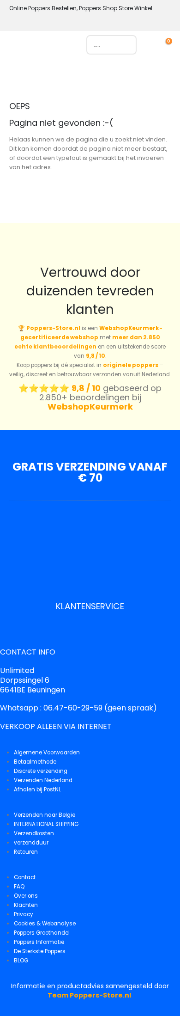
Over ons (26, 896)
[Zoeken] (125, 45)
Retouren (26, 852)
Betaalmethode (35, 761)
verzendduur (31, 842)
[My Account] (153, 44)
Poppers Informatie (39, 942)
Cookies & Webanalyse (45, 923)
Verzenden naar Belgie (44, 815)
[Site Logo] (49, 47)
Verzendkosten (34, 833)
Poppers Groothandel (42, 932)
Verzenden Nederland (43, 780)
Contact (25, 877)
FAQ (19, 886)
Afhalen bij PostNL (37, 789)
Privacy (23, 914)
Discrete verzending (40, 771)
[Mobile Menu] (16, 47)
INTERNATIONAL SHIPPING (46, 824)
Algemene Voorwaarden (47, 752)
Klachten (26, 905)
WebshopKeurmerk (90, 406)
